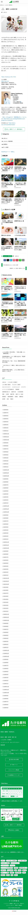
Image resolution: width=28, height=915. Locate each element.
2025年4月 (5, 457)
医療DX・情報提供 (18, 905)
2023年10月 (6, 512)
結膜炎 (16, 396)
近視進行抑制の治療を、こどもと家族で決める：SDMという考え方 (13, 370)
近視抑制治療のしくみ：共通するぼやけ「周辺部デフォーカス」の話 (13, 357)
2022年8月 (5, 554)
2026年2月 (5, 427)
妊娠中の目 (13, 391)
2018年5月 (5, 707)
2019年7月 (5, 665)
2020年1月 (5, 647)
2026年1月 (5, 430)
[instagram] (13, 901)
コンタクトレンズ (15, 387)
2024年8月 (5, 482)
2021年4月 (5, 602)
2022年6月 (5, 560)
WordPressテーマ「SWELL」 (8, 151)
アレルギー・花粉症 (16, 384)
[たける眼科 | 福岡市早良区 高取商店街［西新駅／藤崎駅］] (14, 2)
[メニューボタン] (2, 2)
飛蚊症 (11, 399)
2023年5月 (5, 527)
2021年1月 (5, 611)
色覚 (8, 399)
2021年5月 (5, 599)
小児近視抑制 (20, 391)
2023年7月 (5, 521)
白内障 (7, 394)
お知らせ (5, 12)
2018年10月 (6, 692)
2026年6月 (5, 415)
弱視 (3, 394)
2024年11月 (6, 473)
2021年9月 (5, 587)
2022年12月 (6, 542)
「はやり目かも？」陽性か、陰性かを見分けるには (13, 366)
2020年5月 (5, 635)
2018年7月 (5, 701)
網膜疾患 (21, 396)
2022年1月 (5, 575)
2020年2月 (5, 644)
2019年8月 (5, 662)
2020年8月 (5, 626)
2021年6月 (5, 596)
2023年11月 (6, 509)
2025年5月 (5, 454)
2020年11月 (6, 617)
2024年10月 (6, 476)
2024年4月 (5, 494)
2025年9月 (5, 442)
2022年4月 (5, 566)
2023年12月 (6, 506)
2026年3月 (5, 424)
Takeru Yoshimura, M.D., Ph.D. (8, 76)
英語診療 (3, 745)
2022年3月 (5, 569)
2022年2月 (5, 572)
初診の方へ (22, 903)
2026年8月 (5, 409)
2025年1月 (5, 466)
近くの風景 (5, 147)
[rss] (18, 901)
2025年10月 (6, 439)
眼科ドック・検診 (19, 394)
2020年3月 (5, 641)
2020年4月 (5, 638)
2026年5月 (5, 418)
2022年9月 (5, 551)
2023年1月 (5, 539)
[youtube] (16, 901)
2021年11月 (6, 581)
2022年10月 (6, 548)
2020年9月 (5, 623)
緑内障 (3, 399)
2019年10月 (6, 656)
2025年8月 (5, 445)
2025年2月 (5, 463)
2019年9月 (5, 659)
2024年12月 (6, 470)
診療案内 (5, 144)
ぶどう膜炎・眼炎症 (6, 384)
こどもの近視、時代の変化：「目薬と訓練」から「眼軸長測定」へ (13, 353)
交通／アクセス (16, 903)
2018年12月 (6, 686)
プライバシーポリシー (10, 905)
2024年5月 (5, 491)
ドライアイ (23, 387)
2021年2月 (5, 608)
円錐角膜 (17, 389)
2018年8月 (5, 698)
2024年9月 (5, 479)
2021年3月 (5, 605)
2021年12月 (6, 578)
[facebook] (9, 901)
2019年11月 (6, 653)
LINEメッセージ (4, 852)
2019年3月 (5, 677)
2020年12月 (6, 614)
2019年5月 (5, 671)
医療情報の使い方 (6, 391)
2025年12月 (6, 433)
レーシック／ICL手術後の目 (8, 389)
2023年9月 (5, 515)
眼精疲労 (4, 396)
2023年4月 (5, 530)
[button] (5, 260)
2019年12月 (6, 650)
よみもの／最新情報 (8, 141)
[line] (15, 901)
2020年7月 (5, 629)
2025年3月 (5, 460)
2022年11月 (6, 545)
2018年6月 (5, 704)
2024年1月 (5, 503)
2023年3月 (5, 533)
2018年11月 (6, 689)
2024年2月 (5, 500)
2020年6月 (5, 632)
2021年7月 (5, 593)
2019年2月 (5, 680)
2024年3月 (5, 497)
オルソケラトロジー (6, 387)
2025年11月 (6, 436)
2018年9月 (5, 695)
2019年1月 (5, 683)
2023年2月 (5, 536)
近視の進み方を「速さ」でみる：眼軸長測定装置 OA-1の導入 (13, 361)
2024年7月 (5, 485)
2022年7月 (5, 557)
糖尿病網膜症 (10, 396)
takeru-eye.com (5, 81)
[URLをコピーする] (23, 260)
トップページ (6, 903)
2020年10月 (6, 620)
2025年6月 (5, 451)
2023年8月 (5, 518)
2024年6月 (5, 488)
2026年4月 (5, 421)
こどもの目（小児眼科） (13, 382)
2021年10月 (6, 584)
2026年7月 (5, 412)
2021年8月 (5, 590)
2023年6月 (5, 524)
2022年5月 (5, 563)
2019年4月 (5, 674)
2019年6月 (5, 668)
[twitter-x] (11, 901)
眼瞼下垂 (12, 394)
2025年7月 (5, 448)
